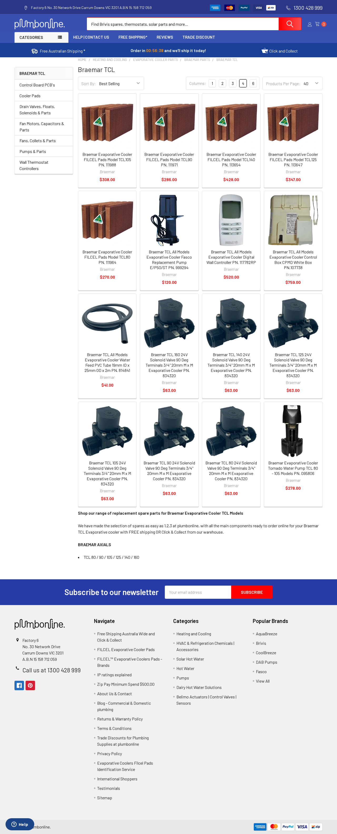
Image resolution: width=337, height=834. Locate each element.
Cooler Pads (30, 95)
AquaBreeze (266, 633)
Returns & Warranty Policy (120, 718)
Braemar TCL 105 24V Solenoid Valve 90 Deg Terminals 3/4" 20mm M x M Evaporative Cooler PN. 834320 (107, 473)
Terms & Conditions (114, 728)
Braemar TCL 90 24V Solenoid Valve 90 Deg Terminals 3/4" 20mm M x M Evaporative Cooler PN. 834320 (169, 470)
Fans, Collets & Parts (37, 140)
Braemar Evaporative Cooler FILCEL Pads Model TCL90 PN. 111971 (169, 159)
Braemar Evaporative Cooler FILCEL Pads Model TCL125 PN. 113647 (293, 159)
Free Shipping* (132, 37)
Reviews (165, 37)
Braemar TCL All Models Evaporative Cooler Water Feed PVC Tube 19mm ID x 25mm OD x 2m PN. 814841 (107, 362)
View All (263, 680)
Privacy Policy (109, 753)
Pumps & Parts (32, 151)
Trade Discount (198, 37)
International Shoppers (117, 778)
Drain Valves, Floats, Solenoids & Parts (37, 109)
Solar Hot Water (190, 658)
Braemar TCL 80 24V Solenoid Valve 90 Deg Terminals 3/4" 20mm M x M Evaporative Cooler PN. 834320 (231, 470)
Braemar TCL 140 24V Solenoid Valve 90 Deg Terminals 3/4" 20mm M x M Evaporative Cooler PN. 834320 (231, 365)
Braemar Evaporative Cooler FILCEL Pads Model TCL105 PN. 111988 (107, 159)
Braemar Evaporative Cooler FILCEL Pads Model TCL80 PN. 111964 (107, 257)
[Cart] (319, 24)
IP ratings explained (114, 674)
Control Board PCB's (37, 84)
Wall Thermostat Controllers (33, 165)
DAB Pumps (266, 661)
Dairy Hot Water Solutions (199, 687)
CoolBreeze (266, 652)
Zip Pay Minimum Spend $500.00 (126, 684)
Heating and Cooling (193, 633)
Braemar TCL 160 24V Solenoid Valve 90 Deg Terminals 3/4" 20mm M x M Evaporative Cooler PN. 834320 (169, 365)
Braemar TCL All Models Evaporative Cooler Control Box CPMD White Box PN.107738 (293, 259)
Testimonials (108, 788)
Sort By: (88, 83)
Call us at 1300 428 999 (51, 670)
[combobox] (194, 23)
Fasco (261, 671)
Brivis (261, 643)
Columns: (197, 83)
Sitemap (104, 797)
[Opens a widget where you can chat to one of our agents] (19, 824)
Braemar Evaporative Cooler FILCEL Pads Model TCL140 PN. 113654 (231, 159)
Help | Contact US (91, 37)
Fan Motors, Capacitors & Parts (41, 126)
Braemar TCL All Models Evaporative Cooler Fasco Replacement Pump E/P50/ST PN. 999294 (169, 259)
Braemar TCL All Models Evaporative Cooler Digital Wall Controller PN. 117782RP (231, 257)
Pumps (182, 677)
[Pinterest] (30, 685)
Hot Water (185, 668)
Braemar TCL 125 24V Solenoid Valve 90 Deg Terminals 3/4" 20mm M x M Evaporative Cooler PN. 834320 (293, 365)
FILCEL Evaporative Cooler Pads (126, 649)
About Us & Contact (114, 693)
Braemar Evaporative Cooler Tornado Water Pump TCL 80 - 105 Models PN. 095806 (293, 468)
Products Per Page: (283, 83)
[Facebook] (19, 685)
